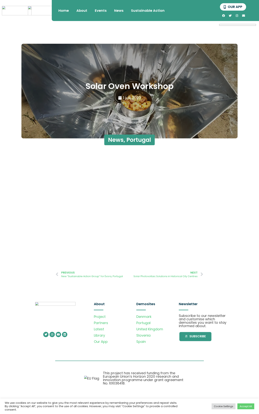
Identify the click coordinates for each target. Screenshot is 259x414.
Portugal (138, 140)
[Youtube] (58, 334)
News (118, 10)
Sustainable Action (148, 10)
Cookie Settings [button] (223, 406)
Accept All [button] (246, 406)
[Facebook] (223, 15)
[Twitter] (230, 15)
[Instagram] (237, 15)
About (81, 10)
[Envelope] (243, 15)
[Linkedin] (64, 334)
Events (101, 10)
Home (63, 10)
